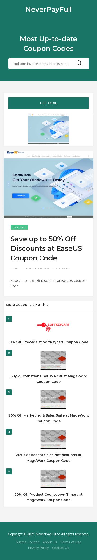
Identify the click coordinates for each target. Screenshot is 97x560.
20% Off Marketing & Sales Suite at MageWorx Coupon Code (48, 418)
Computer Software (36, 268)
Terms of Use (70, 542)
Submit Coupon (28, 542)
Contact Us (60, 547)
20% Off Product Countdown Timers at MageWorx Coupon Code (48, 497)
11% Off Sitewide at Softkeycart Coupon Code (48, 342)
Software (62, 268)
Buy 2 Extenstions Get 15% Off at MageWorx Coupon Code (48, 379)
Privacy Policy (38, 547)
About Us (50, 542)
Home (14, 268)
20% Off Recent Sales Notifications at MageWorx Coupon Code (48, 458)
